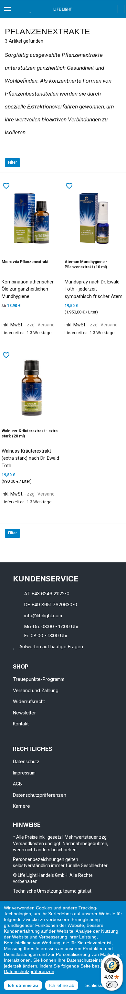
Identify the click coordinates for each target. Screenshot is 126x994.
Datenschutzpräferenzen (29, 971)
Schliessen (96, 985)
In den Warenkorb (16, 348)
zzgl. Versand (41, 324)
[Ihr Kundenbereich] (113, 9)
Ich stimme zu (23, 985)
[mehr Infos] (48, 348)
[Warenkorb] (121, 9)
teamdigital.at (77, 891)
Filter (12, 162)
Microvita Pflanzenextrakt (25, 262)
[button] (19, 9)
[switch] (112, 984)
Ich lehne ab (61, 985)
